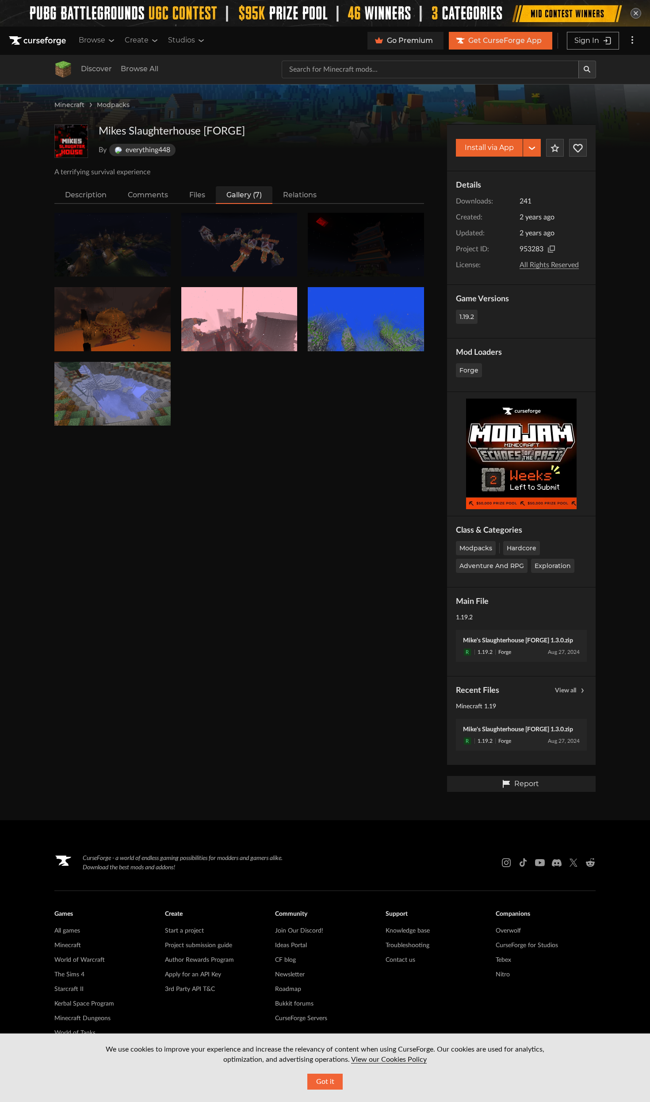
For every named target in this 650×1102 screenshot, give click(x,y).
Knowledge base (408, 931)
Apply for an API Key (193, 974)
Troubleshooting (407, 945)
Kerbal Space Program (84, 1004)
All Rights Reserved (549, 265)
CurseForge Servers (301, 1018)
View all (565, 690)
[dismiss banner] (636, 13)
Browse (92, 40)
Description (86, 195)
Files (197, 195)
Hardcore (521, 548)
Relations (300, 195)
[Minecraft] (63, 69)
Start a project (184, 931)
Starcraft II (69, 989)
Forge (468, 370)
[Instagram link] (506, 862)
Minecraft (69, 105)
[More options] (632, 41)
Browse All (139, 69)
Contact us (400, 960)
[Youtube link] (540, 862)
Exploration (553, 566)
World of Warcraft (79, 960)
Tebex (503, 960)
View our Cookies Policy (389, 1059)
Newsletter (290, 974)
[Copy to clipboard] (551, 249)
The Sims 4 (69, 974)
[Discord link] (556, 862)
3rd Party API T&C (190, 989)
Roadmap (288, 989)
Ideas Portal (291, 945)
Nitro (503, 974)
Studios (181, 40)
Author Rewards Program (199, 960)
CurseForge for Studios (527, 945)
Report (526, 783)
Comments (148, 195)
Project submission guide (198, 945)
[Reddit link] (590, 862)
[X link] (573, 862)
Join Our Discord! (299, 931)
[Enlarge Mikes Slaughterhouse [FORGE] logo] (71, 141)
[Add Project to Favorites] (555, 148)
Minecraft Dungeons (82, 1018)
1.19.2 (466, 317)
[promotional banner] (325, 13)
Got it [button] (325, 1081)
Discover (96, 69)
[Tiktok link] (523, 862)
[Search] (587, 69)
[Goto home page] (38, 40)
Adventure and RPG (491, 566)
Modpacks (113, 105)
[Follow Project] (578, 148)
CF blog (285, 960)
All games (67, 931)
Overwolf (508, 931)
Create (137, 40)
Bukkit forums (294, 1004)
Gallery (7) (244, 195)
